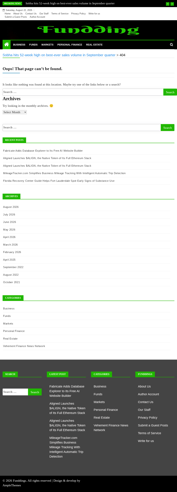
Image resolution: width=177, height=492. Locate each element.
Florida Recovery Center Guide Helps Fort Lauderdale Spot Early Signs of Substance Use (59, 180)
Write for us (94, 13)
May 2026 (9, 229)
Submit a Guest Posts (16, 17)
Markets (47, 44)
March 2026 (10, 244)
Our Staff (44, 13)
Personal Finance (69, 44)
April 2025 (9, 259)
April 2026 (9, 237)
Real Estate (94, 44)
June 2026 (9, 221)
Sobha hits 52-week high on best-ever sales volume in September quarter (70, 3)
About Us (18, 13)
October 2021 (11, 282)
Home (8, 13)
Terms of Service (59, 13)
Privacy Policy (78, 13)
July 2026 (9, 214)
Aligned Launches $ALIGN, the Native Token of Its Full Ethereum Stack (47, 158)
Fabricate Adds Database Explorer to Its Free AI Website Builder (43, 150)
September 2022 (13, 267)
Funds (33, 44)
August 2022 (11, 274)
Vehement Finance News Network (24, 346)
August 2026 (11, 206)
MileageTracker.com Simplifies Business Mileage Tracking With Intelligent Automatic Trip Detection (64, 173)
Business (19, 44)
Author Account (37, 17)
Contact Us (31, 13)
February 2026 (12, 252)
